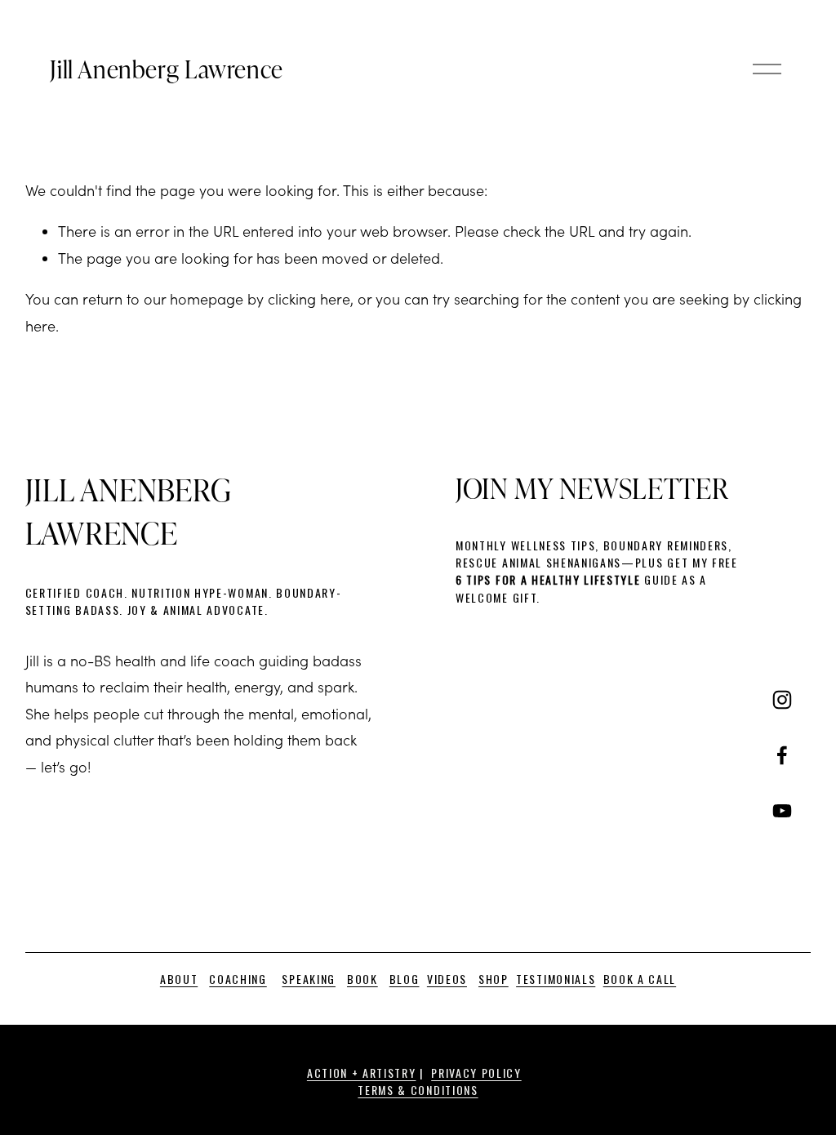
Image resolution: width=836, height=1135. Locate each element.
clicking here (309, 299)
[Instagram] (782, 700)
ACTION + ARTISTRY (361, 1072)
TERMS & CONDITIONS (418, 1089)
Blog (404, 978)
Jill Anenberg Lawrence (166, 68)
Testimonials (555, 978)
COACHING (237, 978)
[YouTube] (782, 811)
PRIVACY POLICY (476, 1072)
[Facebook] (782, 755)
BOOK (362, 978)
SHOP (493, 978)
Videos (447, 978)
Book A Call (639, 978)
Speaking (308, 978)
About (179, 978)
